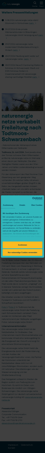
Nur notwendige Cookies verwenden (22, 252)
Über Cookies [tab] (36, 205)
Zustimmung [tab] (8, 205)
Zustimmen (22, 245)
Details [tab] (22, 205)
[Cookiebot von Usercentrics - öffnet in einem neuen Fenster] (32, 198)
